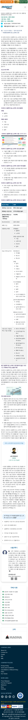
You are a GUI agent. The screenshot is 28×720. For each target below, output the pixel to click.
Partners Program (6, 683)
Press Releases (5, 681)
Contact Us (4, 652)
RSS (2, 656)
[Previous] (11, 578)
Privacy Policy (5, 666)
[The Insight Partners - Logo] (7, 7)
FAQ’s (2, 672)
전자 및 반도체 (18, 30)
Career (3, 654)
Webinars (4, 685)
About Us (3, 650)
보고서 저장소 (8, 30)
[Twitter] (6, 698)
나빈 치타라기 (14, 456)
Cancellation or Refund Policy (9, 670)
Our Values (4, 674)
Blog (2, 687)
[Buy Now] (21, 1)
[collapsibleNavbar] (25, 7)
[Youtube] (14, 698)
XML (2, 658)
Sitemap (3, 689)
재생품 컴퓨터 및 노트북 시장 (11, 32)
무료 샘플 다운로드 (6, 1)
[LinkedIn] (10, 698)
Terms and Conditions (7, 668)
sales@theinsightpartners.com (17, 714)
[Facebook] (3, 698)
